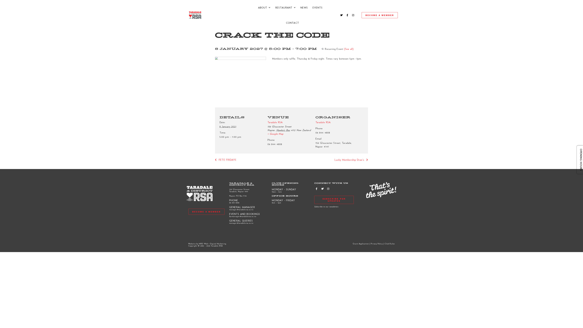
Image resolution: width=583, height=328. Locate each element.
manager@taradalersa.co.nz (241, 209)
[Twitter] (341, 15)
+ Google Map (275, 133)
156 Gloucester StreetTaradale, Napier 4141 (239, 190)
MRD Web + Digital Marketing (212, 243)
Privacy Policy (377, 243)
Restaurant (283, 7)
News (304, 7)
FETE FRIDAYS (227, 159)
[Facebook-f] (347, 15)
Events (318, 7)
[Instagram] (353, 15)
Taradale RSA (275, 122)
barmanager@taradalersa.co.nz (242, 216)
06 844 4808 (234, 202)
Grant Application (361, 243)
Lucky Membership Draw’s (350, 159)
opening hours (579, 160)
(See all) (349, 49)
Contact (292, 22)
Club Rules (390, 243)
